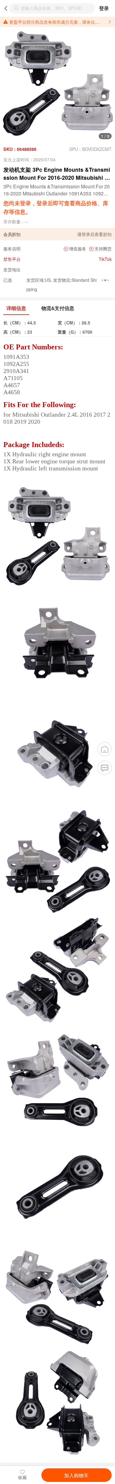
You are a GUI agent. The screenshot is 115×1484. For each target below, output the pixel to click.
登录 (104, 8)
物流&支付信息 (57, 308)
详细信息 (16, 308)
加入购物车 (76, 1475)
